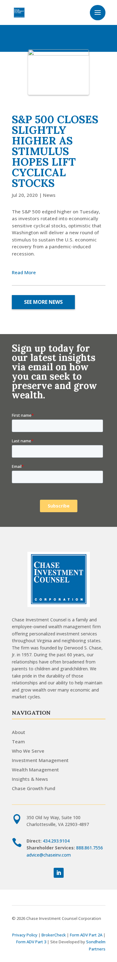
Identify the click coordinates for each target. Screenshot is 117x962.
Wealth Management (35, 769)
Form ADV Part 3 (31, 942)
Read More (24, 272)
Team (18, 741)
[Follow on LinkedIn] (59, 873)
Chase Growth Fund (33, 788)
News (49, 195)
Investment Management (40, 760)
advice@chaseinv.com (49, 855)
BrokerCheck (53, 935)
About (18, 732)
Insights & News (30, 779)
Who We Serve (28, 751)
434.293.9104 (56, 841)
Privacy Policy (24, 935)
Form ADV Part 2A (86, 935)
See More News (43, 302)
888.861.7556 (89, 848)
